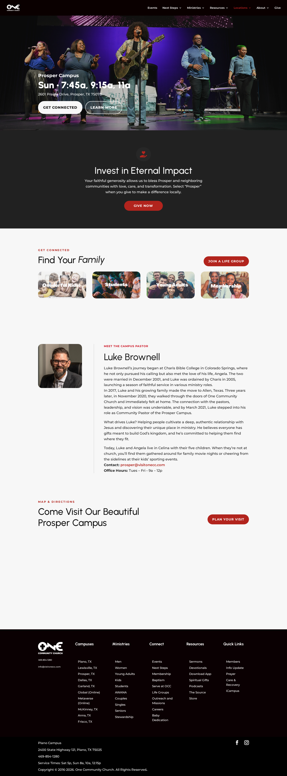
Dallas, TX (85, 680)
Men (118, 661)
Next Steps (170, 8)
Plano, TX (85, 661)
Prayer (230, 674)
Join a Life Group (226, 261)
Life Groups (160, 692)
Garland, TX (86, 686)
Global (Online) (89, 692)
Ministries (194, 8)
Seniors (120, 711)
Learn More (103, 107)
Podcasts (196, 686)
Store (193, 698)
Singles (120, 704)
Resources (217, 8)
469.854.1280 (45, 660)
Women (121, 668)
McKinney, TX (88, 709)
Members (233, 661)
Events (152, 8)
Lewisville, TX (87, 668)
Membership (161, 674)
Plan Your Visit (228, 519)
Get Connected (60, 107)
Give (278, 8)
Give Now (143, 206)
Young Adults (125, 674)
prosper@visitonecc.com (142, 465)
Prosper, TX (86, 674)
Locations (240, 8)
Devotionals (198, 668)
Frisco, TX (85, 721)
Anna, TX (84, 715)
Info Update (235, 668)
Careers (157, 709)
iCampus (232, 691)
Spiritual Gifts (199, 680)
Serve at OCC (161, 686)
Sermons (195, 661)
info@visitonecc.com (49, 666)
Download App (200, 674)
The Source (197, 692)
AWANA (121, 692)
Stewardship (124, 717)
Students (121, 686)
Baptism (158, 680)
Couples (121, 698)
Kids (118, 680)
